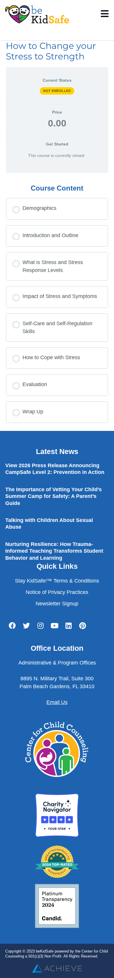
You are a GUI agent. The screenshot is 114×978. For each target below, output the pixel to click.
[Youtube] (54, 626)
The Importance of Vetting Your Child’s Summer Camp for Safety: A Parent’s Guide (53, 496)
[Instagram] (40, 626)
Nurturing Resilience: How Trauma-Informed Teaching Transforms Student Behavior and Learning (54, 551)
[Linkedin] (68, 626)
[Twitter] (26, 626)
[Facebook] (12, 626)
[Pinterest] (82, 626)
